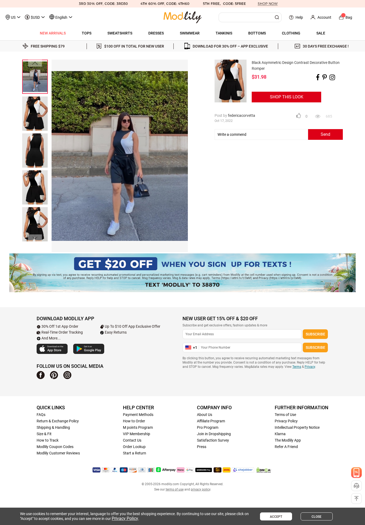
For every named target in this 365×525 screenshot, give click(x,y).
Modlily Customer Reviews (58, 453)
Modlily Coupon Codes (55, 447)
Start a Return (134, 453)
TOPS (86, 33)
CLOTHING (291, 33)
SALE (320, 33)
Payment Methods (138, 414)
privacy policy (200, 489)
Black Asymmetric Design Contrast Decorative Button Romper (296, 65)
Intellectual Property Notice (297, 427)
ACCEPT (276, 517)
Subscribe (315, 334)
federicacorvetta (241, 115)
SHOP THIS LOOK (286, 96)
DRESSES (156, 33)
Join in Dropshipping (214, 434)
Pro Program (207, 427)
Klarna (280, 434)
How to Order (134, 421)
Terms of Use (285, 414)
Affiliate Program (211, 421)
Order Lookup (134, 447)
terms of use (175, 489)
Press (201, 447)
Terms (296, 367)
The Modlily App (288, 440)
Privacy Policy (286, 421)
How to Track (48, 440)
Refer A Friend (286, 447)
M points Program (138, 427)
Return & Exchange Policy (58, 421)
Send (325, 134)
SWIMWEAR (190, 33)
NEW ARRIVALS (53, 33)
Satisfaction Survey (213, 440)
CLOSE (316, 517)
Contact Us (132, 440)
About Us (204, 414)
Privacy (310, 367)
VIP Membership (136, 434)
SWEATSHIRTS (119, 33)
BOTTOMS (257, 33)
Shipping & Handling (53, 427)
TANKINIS (224, 33)
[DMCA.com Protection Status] (264, 470)
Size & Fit (44, 434)
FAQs (41, 414)
